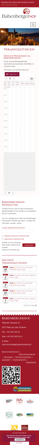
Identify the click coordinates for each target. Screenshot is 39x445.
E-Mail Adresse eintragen (13, 228)
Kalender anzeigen (29, 305)
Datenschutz (19, 360)
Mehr (28, 437)
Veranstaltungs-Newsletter (16, 236)
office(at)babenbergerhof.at (17, 344)
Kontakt (8, 357)
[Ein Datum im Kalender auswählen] (10, 78)
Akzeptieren (20, 440)
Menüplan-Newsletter (14, 239)
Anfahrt (6, 360)
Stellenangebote (27, 354)
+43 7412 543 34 (20, 433)
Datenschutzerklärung (10, 250)
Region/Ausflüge (10, 352)
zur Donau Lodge (9, 5)
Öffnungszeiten (23, 357)
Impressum (31, 362)
